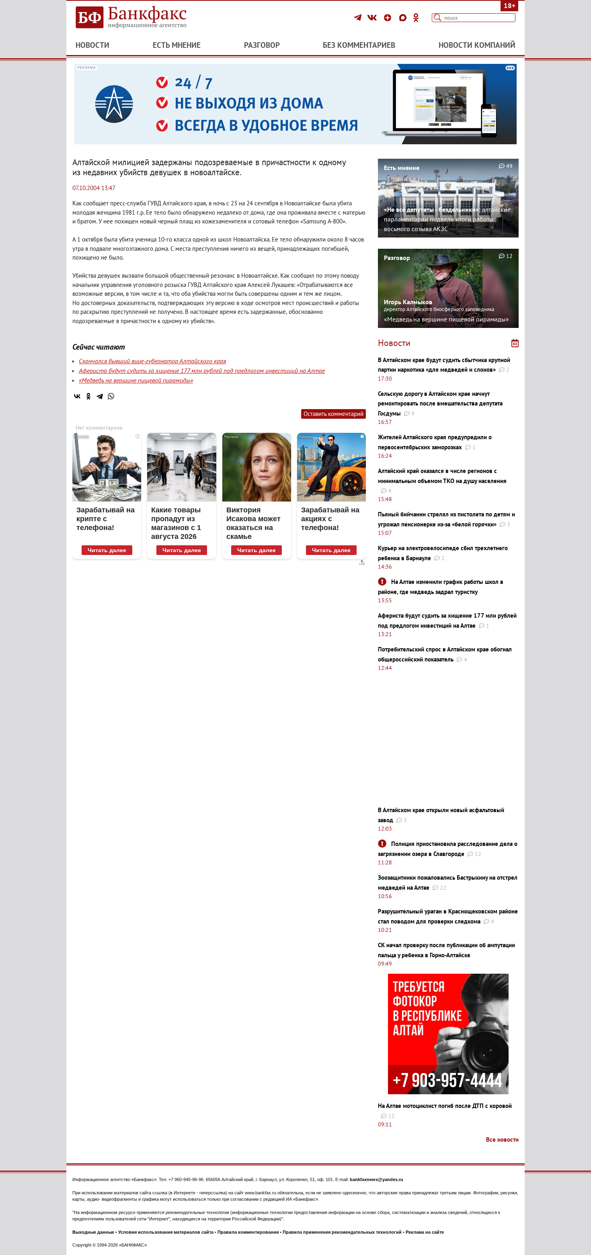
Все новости (502, 1139)
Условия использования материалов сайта (165, 1232)
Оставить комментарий (333, 414)
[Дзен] (389, 17)
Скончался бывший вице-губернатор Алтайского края (152, 361)
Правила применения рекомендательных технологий (342, 1232)
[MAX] (404, 17)
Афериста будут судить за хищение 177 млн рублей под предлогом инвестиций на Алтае (202, 370)
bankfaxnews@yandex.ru (376, 1179)
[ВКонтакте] (373, 17)
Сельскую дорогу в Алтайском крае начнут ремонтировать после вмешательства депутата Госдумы (440, 403)
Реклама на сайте (425, 1232)
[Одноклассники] (416, 17)
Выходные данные (93, 1232)
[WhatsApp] (111, 396)
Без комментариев (359, 45)
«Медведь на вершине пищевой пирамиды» (136, 380)
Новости (92, 45)
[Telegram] (359, 17)
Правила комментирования (248, 1232)
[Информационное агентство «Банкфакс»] (142, 18)
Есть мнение (177, 45)
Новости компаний (477, 45)
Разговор (262, 45)
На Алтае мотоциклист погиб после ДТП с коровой (445, 1106)
